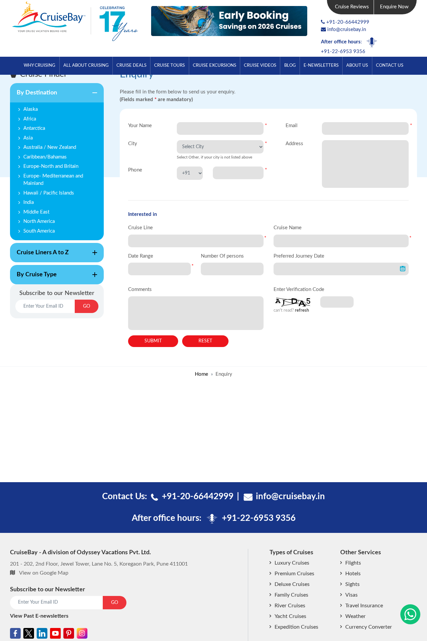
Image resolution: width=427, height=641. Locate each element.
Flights (353, 563)
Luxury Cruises (292, 563)
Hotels (353, 573)
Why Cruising (39, 65)
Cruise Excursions (214, 65)
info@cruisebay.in (346, 29)
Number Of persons (222, 256)
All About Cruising (86, 65)
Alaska (30, 109)
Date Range (140, 256)
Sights (352, 584)
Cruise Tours (169, 65)
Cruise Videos (260, 65)
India (28, 202)
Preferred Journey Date (299, 256)
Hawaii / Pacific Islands (48, 193)
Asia (28, 137)
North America (39, 221)
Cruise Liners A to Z (39, 256)
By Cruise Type (33, 278)
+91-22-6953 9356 (343, 51)
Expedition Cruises (296, 627)
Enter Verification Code (299, 289)
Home (201, 374)
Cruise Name (288, 227)
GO (86, 306)
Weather (355, 616)
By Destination (33, 96)
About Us (357, 65)
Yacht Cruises (290, 616)
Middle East (36, 212)
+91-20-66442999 (347, 22)
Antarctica (34, 128)
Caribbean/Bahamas (45, 156)
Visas (351, 595)
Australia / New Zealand (49, 147)
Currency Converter (368, 627)
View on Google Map (43, 573)
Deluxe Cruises (292, 584)
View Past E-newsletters (39, 616)
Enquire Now (394, 6)
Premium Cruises (294, 573)
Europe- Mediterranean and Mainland (53, 180)
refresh (302, 310)
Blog (290, 65)
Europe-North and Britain (50, 166)
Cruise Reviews (352, 6)
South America (39, 231)
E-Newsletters (321, 65)
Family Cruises (291, 595)
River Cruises (290, 605)
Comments (140, 289)
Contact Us (389, 65)
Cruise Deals (131, 65)
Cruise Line (140, 227)
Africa (29, 118)
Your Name (140, 125)
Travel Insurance (364, 605)
